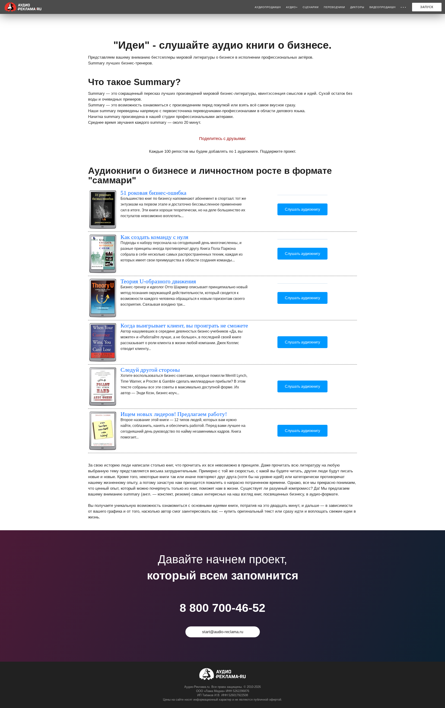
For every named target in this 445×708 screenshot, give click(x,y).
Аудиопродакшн (268, 7)
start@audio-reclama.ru (222, 632)
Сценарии (311, 7)
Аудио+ (292, 7)
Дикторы (357, 7)
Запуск (426, 7)
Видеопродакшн (382, 7)
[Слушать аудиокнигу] (302, 192)
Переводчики (334, 7)
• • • (403, 7)
